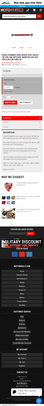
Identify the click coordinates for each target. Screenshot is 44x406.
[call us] (27, 10)
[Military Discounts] (22, 243)
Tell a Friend (8, 106)
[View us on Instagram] (29, 254)
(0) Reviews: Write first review (11, 63)
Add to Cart (10, 102)
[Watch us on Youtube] (22, 254)
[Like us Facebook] (15, 254)
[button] (22, 16)
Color (5, 83)
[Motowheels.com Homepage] (12, 10)
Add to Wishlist (25, 102)
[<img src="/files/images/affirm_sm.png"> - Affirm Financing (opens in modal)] (22, 3)
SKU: (3, 65)
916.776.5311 (22, 383)
